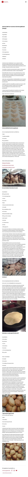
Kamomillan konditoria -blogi (8, 167)
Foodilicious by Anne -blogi (8, 165)
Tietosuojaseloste (6, 470)
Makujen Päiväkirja (6, 163)
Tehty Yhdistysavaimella (7, 472)
